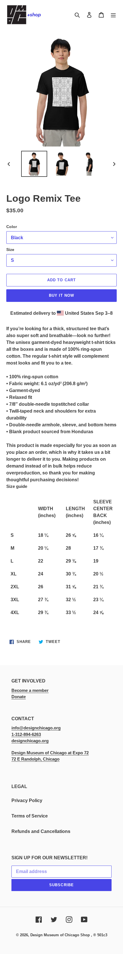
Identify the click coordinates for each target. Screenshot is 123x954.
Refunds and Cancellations (40, 831)
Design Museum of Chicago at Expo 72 (50, 752)
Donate (18, 696)
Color (11, 226)
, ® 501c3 (99, 935)
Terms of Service (29, 816)
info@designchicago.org (36, 727)
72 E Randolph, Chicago (35, 759)
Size (10, 249)
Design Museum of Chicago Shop (60, 935)
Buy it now (61, 295)
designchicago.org (30, 740)
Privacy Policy (26, 800)
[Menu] (113, 15)
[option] (34, 163)
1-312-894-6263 (26, 734)
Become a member (30, 690)
